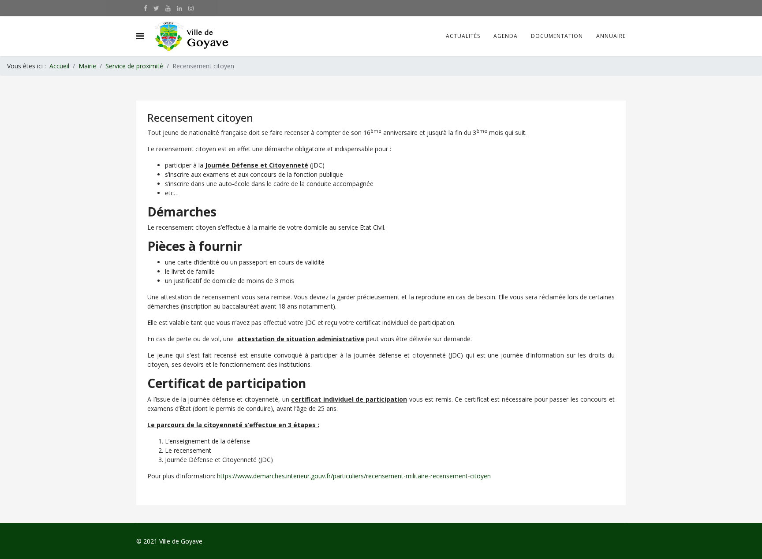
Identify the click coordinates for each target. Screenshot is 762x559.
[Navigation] (140, 36)
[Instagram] (191, 8)
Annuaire (611, 36)
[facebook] (145, 8)
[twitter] (156, 8)
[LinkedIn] (179, 8)
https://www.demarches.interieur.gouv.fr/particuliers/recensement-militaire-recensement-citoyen (354, 476)
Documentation (557, 36)
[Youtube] (168, 8)
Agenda (505, 36)
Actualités (463, 36)
